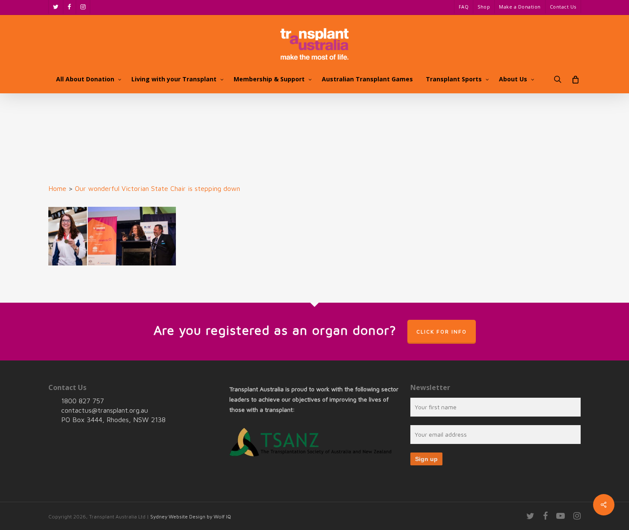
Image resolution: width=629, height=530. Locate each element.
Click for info (441, 331)
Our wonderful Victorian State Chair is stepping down (157, 188)
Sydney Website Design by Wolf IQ (190, 516)
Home (57, 188)
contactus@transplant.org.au (104, 410)
